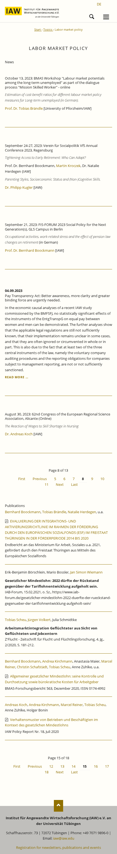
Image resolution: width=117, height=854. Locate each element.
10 (102, 478)
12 (51, 766)
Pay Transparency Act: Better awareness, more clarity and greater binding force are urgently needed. (57, 298)
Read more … (16, 377)
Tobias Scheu (15, 619)
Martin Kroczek (68, 165)
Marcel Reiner (72, 704)
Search (91, 16)
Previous (40, 478)
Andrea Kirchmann (57, 661)
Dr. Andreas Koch (19, 433)
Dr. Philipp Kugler (19, 187)
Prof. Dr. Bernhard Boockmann (29, 250)
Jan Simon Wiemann (86, 572)
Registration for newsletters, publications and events (58, 847)
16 (96, 766)
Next (60, 484)
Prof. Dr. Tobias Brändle (24, 108)
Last (74, 484)
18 (46, 772)
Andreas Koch (16, 704)
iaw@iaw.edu (63, 838)
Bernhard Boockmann (23, 511)
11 (46, 484)
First (21, 478)
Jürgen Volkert (39, 619)
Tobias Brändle (54, 511)
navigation (106, 17)
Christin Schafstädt (32, 666)
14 (73, 766)
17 (107, 766)
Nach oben (58, 806)
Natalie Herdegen (82, 511)
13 (62, 766)
